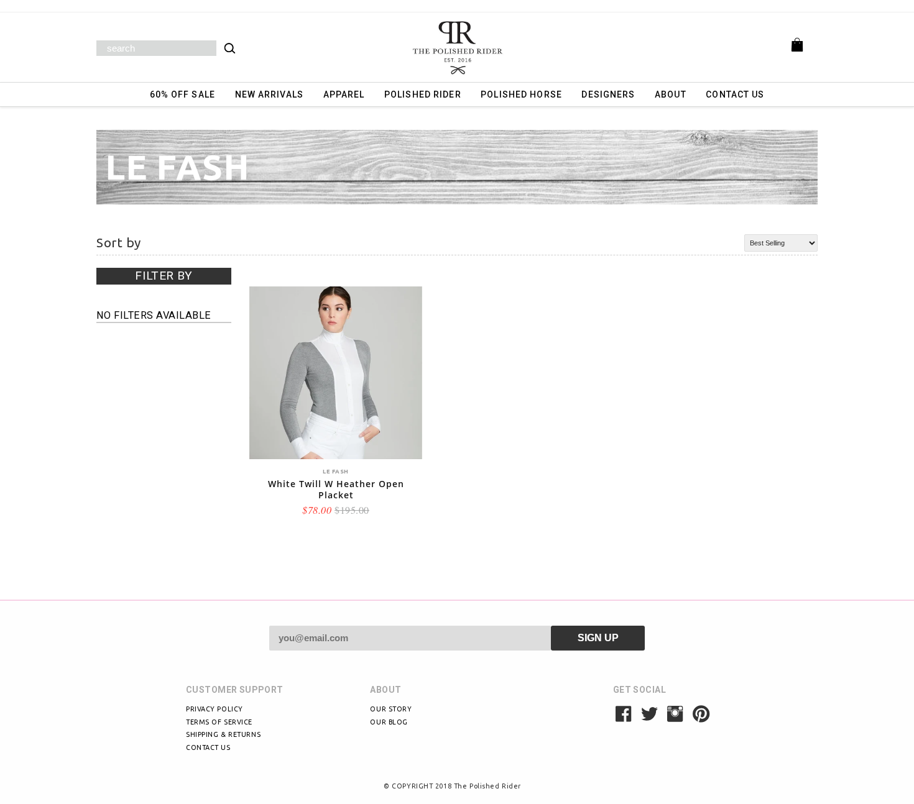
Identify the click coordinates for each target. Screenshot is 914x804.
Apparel (344, 94)
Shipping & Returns (223, 734)
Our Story (391, 709)
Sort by (118, 242)
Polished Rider (422, 94)
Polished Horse (521, 94)
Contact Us (735, 94)
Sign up (598, 638)
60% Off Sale (182, 94)
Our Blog (388, 722)
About (670, 94)
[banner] (457, 47)
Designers (608, 94)
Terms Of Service (219, 722)
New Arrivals (269, 94)
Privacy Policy (214, 709)
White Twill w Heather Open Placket (336, 489)
